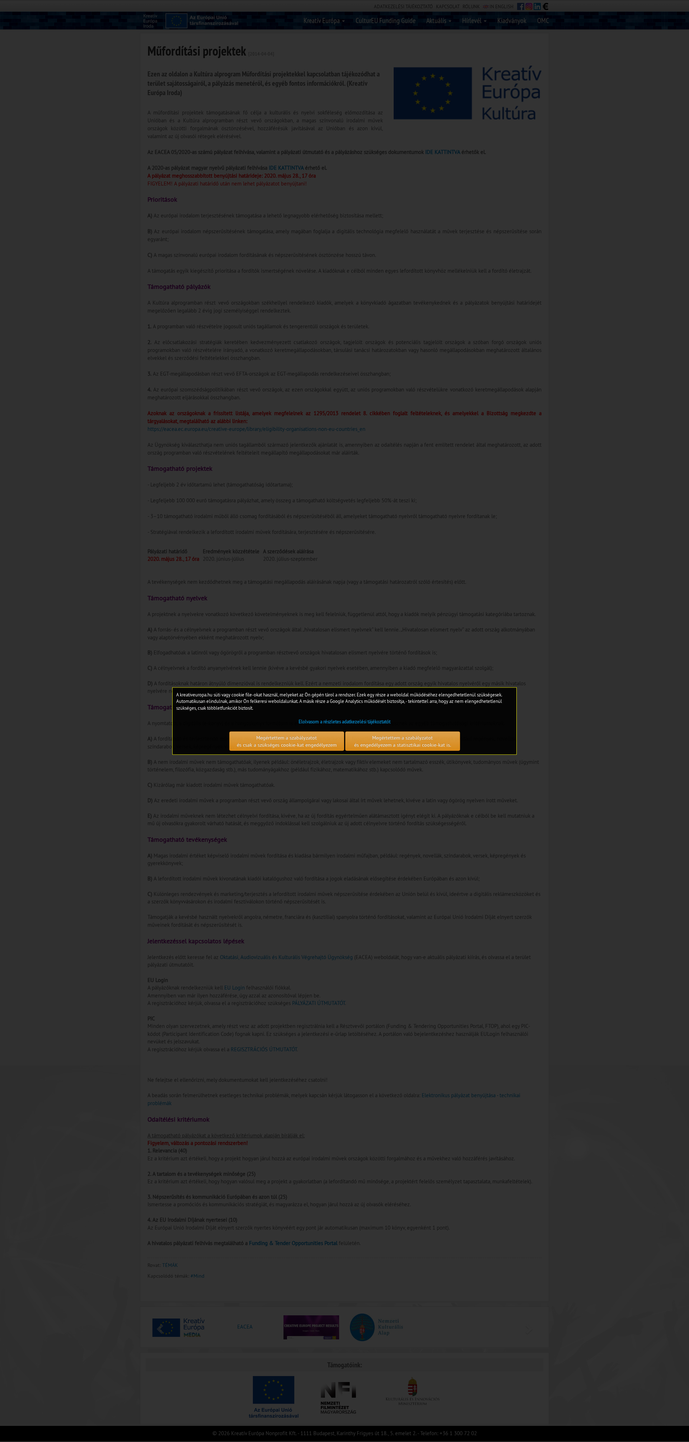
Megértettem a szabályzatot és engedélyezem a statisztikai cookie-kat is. (402, 741)
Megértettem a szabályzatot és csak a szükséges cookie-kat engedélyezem (287, 741)
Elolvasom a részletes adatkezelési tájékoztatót (344, 721)
